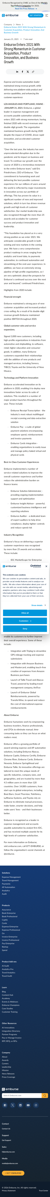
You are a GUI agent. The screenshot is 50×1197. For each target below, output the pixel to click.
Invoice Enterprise (9, 937)
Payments (6, 884)
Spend (4, 950)
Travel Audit (7, 976)
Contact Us (6, 1129)
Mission (5, 1070)
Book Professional (9, 917)
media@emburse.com (10, 1163)
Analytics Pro (7, 969)
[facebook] (22, 72)
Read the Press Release (24, 9)
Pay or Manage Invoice (11, 1038)
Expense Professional (11, 930)
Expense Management (11, 877)
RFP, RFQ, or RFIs (9, 1041)
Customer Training (9, 1012)
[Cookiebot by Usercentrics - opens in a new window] (31, 566)
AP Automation (8, 887)
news (18, 25)
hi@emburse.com (8, 1152)
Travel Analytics (8, 973)
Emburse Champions (10, 1005)
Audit (4, 894)
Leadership (6, 1067)
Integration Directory (11, 1031)
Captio (5, 920)
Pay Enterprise (8, 943)
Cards (4, 923)
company (8, 25)
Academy (6, 998)
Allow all (25, 613)
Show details (36, 605)
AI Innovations (8, 1028)
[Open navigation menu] (46, 15)
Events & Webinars (10, 1002)
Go (3, 933)
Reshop (5, 947)
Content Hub (7, 995)
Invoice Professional (10, 940)
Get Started (36, 15)
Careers (5, 1064)
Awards (5, 1060)
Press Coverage (8, 1077)
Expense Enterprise (10, 927)
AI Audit (5, 966)
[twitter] (28, 72)
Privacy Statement (9, 1191)
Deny (25, 629)
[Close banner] (46, 566)
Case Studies (7, 1009)
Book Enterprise (9, 913)
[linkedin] (17, 72)
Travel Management (10, 880)
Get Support (6, 1140)
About (4, 1057)
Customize (23, 621)
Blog (4, 992)
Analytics (6, 891)
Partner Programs (9, 1034)
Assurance (6, 910)
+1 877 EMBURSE (13, 1173)
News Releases (8, 1074)
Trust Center (43, 1191)
